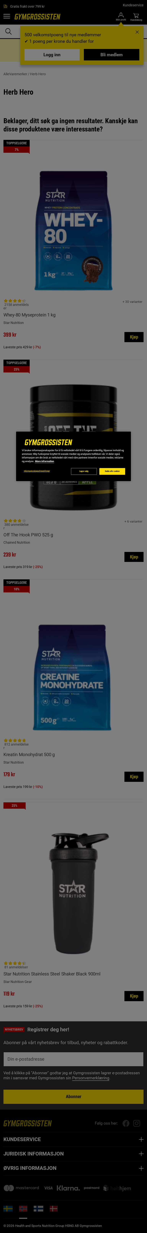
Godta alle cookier (112, 471)
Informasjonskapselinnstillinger (37, 471)
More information (44, 461)
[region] (73, 456)
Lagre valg (83, 471)
